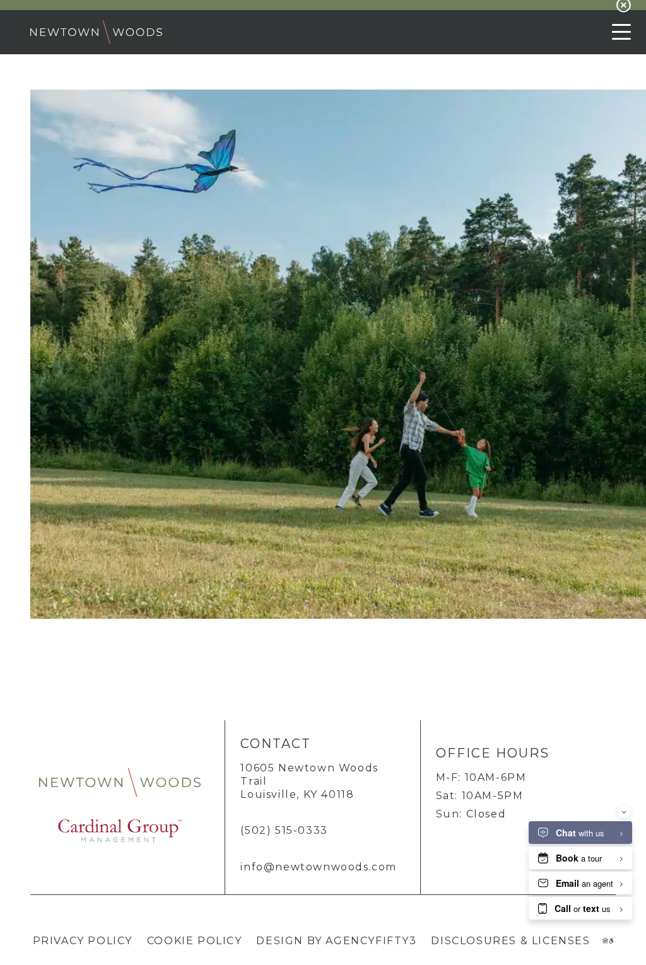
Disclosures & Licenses (510, 941)
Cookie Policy (194, 941)
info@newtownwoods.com (318, 867)
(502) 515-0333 (283, 830)
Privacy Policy (82, 941)
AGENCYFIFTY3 (371, 941)
